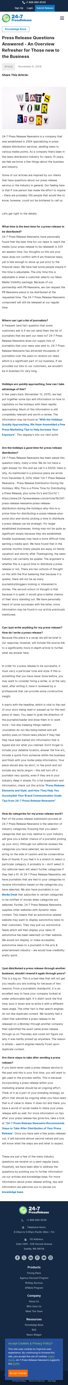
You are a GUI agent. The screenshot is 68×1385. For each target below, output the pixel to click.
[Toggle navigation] (62, 18)
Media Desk (9, 894)
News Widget (34, 1335)
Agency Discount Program (34, 1278)
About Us (34, 1301)
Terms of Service (37, 1381)
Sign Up (19, 8)
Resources (34, 1319)
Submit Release (44, 8)
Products (34, 1267)
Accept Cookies (18, 1373)
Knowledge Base (15, 29)
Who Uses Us (34, 1306)
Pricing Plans (34, 1273)
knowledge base (12, 1192)
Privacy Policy (19, 1381)
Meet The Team (34, 1311)
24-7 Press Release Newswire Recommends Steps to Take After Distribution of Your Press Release (33, 1128)
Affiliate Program (34, 1288)
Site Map (52, 1381)
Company (34, 1295)
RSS (34, 1330)
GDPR (16, 1363)
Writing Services (34, 1283)
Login (30, 8)
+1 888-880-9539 (35, 2)
